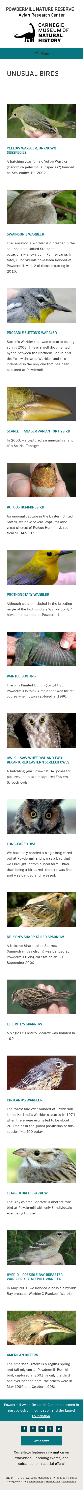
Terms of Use (53, 1481)
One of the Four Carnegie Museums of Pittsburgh (36, 1477)
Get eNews (42, 1441)
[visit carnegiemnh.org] (41, 41)
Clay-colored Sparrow (27, 1193)
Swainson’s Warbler (25, 234)
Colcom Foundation (35, 1410)
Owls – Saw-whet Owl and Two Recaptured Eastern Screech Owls (38, 759)
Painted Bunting (21, 676)
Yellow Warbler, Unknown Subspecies (31, 150)
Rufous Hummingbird (25, 507)
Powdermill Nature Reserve (40, 9)
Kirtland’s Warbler (25, 1100)
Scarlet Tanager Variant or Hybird (38, 431)
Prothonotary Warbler (28, 594)
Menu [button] (44, 53)
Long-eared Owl (21, 843)
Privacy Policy (36, 1481)
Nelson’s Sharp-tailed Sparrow (35, 936)
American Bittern (22, 1355)
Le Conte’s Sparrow (24, 1024)
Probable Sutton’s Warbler (32, 332)
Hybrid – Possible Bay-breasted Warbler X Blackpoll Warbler (35, 1276)
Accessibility (69, 1481)
